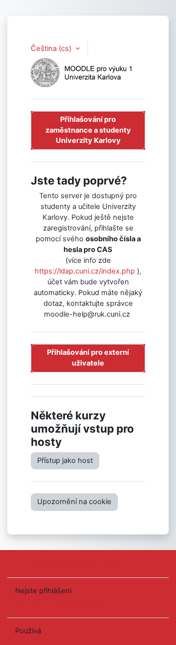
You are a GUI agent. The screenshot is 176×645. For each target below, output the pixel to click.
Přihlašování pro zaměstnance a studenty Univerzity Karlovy (88, 130)
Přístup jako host (65, 460)
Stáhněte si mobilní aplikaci (60, 603)
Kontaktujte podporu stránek (76, 562)
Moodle (55, 630)
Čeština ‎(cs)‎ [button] (52, 48)
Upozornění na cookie (74, 501)
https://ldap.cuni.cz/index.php (85, 271)
